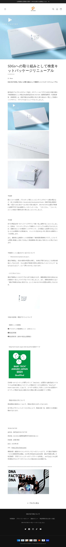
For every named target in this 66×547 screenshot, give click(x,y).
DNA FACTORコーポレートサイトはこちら (33, 522)
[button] (5, 9)
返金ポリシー (34, 518)
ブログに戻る (34, 503)
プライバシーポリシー (22, 518)
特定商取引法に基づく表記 (47, 518)
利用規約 (12, 518)
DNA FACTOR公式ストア (28, 543)
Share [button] (11, 78)
